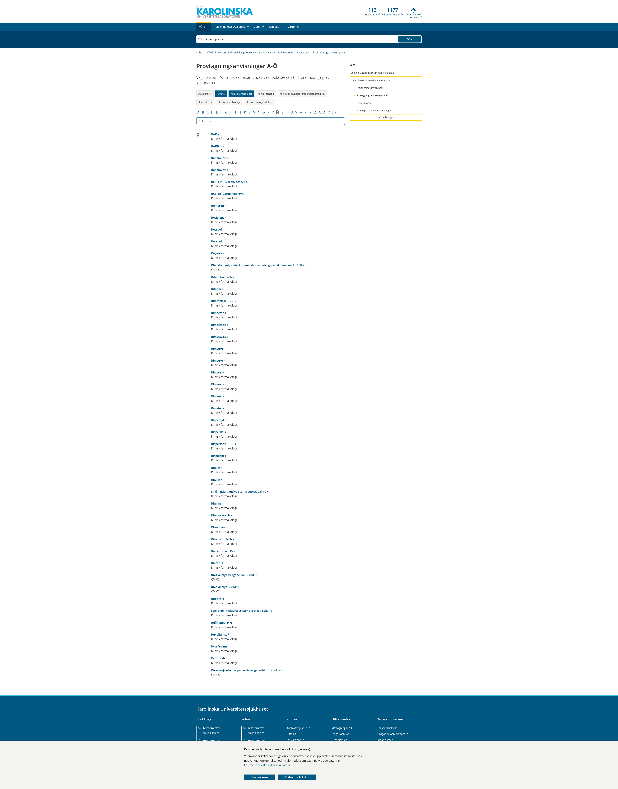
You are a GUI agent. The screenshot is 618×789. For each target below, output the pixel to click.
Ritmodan (218, 527)
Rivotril (216, 563)
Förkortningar (364, 102)
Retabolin (217, 241)
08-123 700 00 (256, 733)
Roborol (216, 599)
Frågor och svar (341, 734)
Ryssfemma (219, 646)
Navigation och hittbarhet (392, 734)
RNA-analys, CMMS (224, 587)
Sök (409, 39)
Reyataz (216, 253)
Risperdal (217, 432)
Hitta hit (291, 734)
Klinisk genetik (266, 93)
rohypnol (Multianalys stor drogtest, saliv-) (240, 611)
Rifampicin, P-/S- (222, 301)
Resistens (217, 217)
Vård (210, 52)
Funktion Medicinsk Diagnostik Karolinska (240, 52)
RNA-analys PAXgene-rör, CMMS (233, 575)
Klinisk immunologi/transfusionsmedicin (302, 93)
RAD (214, 134)
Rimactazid (218, 325)
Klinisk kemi (205, 102)
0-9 (334, 112)
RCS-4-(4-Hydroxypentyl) (228, 182)
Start (202, 52)
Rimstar (216, 372)
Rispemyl (217, 420)
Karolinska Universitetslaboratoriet (289, 52)
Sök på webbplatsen (211, 39)
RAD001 (216, 146)
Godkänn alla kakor (296, 777)
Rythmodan (219, 658)
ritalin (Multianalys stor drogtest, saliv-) (238, 491)
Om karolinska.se (387, 728)
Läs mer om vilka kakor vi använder (268, 765)
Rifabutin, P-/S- (221, 277)
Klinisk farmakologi (241, 93)
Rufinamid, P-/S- (222, 622)
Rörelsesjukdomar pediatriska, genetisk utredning (245, 670)
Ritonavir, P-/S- (221, 539)
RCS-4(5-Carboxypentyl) (227, 194)
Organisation (339, 740)
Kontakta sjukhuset (298, 728)
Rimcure (217, 348)
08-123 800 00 (211, 733)
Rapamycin (218, 170)
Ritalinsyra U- (220, 515)
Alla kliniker (204, 93)
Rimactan (217, 313)
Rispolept (217, 456)
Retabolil (217, 229)
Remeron (217, 206)
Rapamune (218, 158)
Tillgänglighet (385, 740)
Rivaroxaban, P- (222, 551)
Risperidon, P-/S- (222, 444)
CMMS (221, 93)
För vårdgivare (295, 740)
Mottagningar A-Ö (342, 728)
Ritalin (215, 468)
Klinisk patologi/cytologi (259, 102)
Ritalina (216, 503)
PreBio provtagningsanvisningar (374, 110)
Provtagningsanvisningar (328, 52)
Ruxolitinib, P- (220, 634)
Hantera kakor (260, 777)
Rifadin (216, 289)
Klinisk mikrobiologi (229, 102)
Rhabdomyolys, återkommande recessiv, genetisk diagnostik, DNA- (257, 265)
